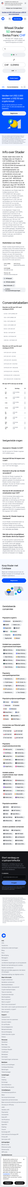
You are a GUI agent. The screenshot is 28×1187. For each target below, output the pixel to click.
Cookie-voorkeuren (7, 967)
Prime (3, 1077)
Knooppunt (5, 1122)
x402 (3, 1107)
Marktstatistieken (7, 984)
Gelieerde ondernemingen (10, 948)
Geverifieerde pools (8, 1087)
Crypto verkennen (7, 979)
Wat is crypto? (6, 1002)
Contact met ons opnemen (10, 1019)
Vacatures (5, 945)
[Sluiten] (24, 1159)
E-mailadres (5, 873)
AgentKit (4, 1124)
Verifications (6, 1119)
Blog (3, 950)
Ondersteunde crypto (8, 1034)
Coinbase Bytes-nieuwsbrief (10, 987)
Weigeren (8, 1183)
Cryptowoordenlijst (8, 994)
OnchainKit (5, 1114)
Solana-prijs (5, 1149)
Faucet (4, 1129)
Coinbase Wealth (7, 1049)
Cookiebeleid (6, 1174)
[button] (25, 19)
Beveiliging (5, 955)
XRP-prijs (4, 1152)
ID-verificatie (6, 1024)
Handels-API (5, 1109)
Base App (4, 1044)
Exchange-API (6, 1132)
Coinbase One (6, 1047)
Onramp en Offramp (8, 1104)
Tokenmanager (6, 1072)
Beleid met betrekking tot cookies (12, 965)
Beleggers (5, 958)
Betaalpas (5, 1054)
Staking (4, 1079)
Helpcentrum (6, 1017)
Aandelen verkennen (8, 982)
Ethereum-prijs (6, 1147)
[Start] (3, 18)
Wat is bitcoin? (6, 999)
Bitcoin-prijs (5, 1144)
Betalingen (5, 1069)
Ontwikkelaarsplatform (9, 1092)
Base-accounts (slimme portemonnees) (14, 1102)
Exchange (5, 1082)
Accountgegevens (7, 1027)
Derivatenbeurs (6, 1084)
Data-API (4, 1117)
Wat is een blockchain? (9, 1004)
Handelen (5, 1042)
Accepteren (19, 1183)
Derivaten (5, 1057)
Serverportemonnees (8, 1097)
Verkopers (5, 960)
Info (3, 943)
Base (3, 1095)
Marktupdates (6, 997)
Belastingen (5, 1012)
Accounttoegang (7, 1032)
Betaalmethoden (7, 1029)
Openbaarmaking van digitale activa (13, 974)
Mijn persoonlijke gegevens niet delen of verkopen (13, 971)
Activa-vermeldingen (8, 1064)
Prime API (5, 1137)
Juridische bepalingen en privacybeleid (14, 962)
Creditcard (5, 1052)
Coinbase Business (7, 1067)
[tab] (3, 87)
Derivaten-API (6, 1139)
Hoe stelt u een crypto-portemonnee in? (14, 1007)
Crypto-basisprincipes (8, 989)
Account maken (6, 1022)
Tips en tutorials (7, 992)
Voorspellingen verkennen (10, 1059)
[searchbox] (14, 70)
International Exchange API (10, 1134)
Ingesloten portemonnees (10, 1100)
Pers (3, 953)
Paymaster (5, 1112)
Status (4, 1037)
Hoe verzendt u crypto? (9, 1009)
